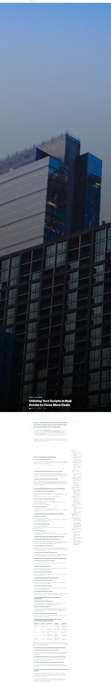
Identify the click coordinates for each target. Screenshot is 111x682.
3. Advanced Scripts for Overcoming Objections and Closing (76, 471)
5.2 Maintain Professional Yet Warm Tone (77, 492)
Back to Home (33, 1)
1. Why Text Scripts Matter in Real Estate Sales (76, 453)
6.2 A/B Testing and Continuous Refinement (76, 501)
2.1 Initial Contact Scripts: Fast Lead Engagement (77, 464)
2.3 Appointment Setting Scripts (76, 468)
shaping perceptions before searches (44, 589)
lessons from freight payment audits (49, 483)
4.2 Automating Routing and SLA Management (77, 483)
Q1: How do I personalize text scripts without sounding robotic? (77, 532)
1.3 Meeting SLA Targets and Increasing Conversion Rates (77, 460)
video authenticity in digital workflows (49, 475)
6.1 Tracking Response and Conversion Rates (77, 498)
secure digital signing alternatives (41, 555)
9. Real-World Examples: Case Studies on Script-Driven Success (76, 518)
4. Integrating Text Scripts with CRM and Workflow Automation (77, 478)
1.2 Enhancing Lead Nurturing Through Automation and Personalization (77, 457)
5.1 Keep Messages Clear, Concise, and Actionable (77, 490)
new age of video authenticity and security (53, 604)
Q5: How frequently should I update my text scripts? (77, 543)
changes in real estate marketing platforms (55, 594)
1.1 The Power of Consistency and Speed (77, 455)
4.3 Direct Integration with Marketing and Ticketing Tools (77, 485)
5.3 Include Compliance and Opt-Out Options (77, 494)
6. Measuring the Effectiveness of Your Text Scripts (76, 496)
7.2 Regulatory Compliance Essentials (77, 510)
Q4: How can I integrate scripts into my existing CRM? (77, 540)
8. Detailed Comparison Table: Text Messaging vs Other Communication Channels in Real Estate (77, 515)
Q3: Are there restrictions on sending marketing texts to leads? (77, 538)
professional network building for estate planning (54, 665)
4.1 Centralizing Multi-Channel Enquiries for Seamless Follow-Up (77, 480)
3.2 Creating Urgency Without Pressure (77, 475)
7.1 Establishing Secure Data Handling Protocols (77, 508)
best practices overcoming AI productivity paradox (59, 549)
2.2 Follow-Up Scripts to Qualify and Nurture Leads (77, 466)
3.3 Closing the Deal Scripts (77, 476)
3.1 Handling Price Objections (77, 473)
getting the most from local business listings (46, 543)
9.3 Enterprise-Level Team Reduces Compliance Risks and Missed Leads (77, 526)
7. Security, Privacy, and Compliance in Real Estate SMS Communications (77, 505)
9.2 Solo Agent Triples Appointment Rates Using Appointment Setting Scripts (77, 523)
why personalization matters (47, 569)
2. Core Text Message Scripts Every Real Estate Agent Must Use (77, 462)
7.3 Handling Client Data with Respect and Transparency (77, 512)
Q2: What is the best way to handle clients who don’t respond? (77, 535)
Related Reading (76, 544)
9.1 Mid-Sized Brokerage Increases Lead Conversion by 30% (77, 520)
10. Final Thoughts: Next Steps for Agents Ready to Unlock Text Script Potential (77, 529)
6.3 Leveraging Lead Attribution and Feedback (76, 503)
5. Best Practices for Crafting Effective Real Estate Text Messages (76, 487)
